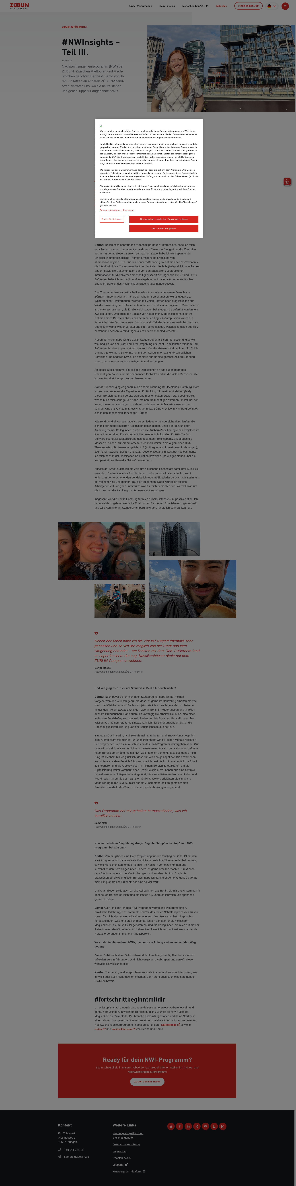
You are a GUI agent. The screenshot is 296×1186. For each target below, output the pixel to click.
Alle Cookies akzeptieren (164, 228)
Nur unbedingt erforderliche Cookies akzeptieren (164, 219)
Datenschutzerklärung (110, 210)
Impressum (128, 210)
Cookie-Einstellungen (111, 219)
